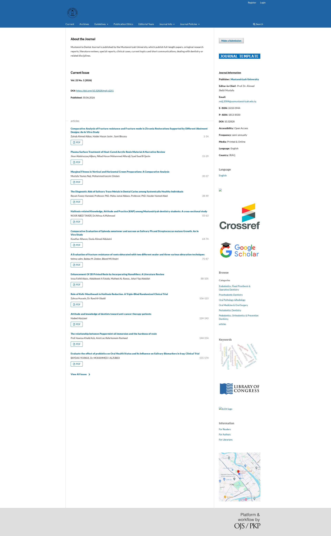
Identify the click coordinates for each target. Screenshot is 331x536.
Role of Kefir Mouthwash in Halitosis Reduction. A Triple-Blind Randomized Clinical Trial (119, 294)
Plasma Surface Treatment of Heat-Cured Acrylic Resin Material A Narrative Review (118, 151)
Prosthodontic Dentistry (231, 294)
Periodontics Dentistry (230, 310)
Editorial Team (146, 24)
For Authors (225, 434)
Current (70, 24)
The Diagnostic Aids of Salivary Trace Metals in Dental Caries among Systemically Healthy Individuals (127, 191)
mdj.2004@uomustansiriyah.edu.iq (237, 101)
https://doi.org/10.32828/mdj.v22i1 (95, 90)
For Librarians (226, 439)
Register (252, 2)
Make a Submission (231, 40)
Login (262, 2)
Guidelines (100, 24)
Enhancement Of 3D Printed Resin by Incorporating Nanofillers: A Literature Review (117, 274)
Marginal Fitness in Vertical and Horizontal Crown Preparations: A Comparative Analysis (120, 171)
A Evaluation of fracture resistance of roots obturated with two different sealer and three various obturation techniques (137, 254)
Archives (84, 24)
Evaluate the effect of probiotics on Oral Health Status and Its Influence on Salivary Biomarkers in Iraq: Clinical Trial (135, 353)
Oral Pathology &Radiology (232, 300)
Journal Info (166, 24)
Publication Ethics (123, 24)
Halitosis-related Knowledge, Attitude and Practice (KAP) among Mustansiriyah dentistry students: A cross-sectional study (139, 211)
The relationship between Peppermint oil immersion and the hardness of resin (114, 333)
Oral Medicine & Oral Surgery (233, 305)
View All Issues (79, 374)
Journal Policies (189, 24)
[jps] (239, 500)
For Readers (225, 429)
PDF (78, 142)
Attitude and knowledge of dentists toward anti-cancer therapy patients (111, 313)
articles (222, 324)
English (223, 175)
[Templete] (239, 57)
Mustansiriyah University (245, 79)
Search (259, 24)
